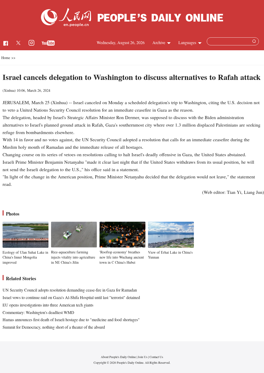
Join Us (143, 357)
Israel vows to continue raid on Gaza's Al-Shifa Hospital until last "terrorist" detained (71, 297)
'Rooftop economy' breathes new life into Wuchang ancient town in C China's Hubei (122, 257)
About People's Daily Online (118, 357)
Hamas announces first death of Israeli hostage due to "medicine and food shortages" (71, 319)
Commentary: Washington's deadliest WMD (38, 312)
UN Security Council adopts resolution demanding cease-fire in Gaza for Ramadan (70, 290)
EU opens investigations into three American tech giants (48, 305)
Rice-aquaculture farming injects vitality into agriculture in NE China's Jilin (73, 257)
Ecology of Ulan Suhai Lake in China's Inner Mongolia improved (25, 257)
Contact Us (156, 357)
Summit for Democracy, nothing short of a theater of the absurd (54, 327)
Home (5, 57)
